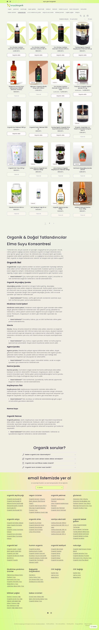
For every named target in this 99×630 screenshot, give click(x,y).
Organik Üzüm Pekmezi (58, 510)
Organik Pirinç (55, 556)
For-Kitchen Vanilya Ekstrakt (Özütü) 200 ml (60, 48)
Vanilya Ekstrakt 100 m (58, 534)
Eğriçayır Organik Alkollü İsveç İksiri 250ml (38, 87)
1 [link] (45, 223)
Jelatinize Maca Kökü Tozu (15, 586)
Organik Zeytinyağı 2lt (14, 501)
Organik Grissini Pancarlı (37, 553)
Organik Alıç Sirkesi (35, 523)
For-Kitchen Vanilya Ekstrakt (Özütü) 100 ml (38, 48)
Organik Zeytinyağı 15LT (14, 510)
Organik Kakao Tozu (35, 601)
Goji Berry (32, 575)
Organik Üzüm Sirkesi (36, 530)
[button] (80, 15)
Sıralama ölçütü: (64, 19)
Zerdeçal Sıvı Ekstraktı (36, 582)
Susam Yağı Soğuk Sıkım (14, 608)
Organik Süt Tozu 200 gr (16, 168)
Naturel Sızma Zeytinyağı (15, 503)
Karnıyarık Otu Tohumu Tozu (82, 558)
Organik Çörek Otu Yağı (14, 599)
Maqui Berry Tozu (12, 584)
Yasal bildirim (88, 625)
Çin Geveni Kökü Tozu (36, 579)
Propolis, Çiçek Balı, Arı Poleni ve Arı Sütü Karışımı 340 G (82, 129)
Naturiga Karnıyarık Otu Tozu (82, 506)
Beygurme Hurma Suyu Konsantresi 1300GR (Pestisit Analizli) (16, 88)
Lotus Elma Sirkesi (34, 532)
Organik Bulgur (56, 558)
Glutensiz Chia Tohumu (80, 499)
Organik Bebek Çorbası (80, 536)
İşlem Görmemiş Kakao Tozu (38, 599)
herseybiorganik (22, 624)
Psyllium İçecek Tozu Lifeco (82, 503)
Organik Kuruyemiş (57, 560)
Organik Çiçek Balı (15, 551)
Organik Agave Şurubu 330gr (60, 208)
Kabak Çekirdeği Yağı (14, 601)
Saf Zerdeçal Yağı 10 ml (38, 207)
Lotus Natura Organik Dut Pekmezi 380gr (38, 168)
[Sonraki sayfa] (53, 223)
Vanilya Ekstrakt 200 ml (58, 530)
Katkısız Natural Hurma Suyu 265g (82, 208)
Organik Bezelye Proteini (81, 556)
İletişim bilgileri (88, 624)
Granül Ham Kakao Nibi (36, 597)
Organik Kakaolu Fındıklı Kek (38, 558)
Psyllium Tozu (11, 577)
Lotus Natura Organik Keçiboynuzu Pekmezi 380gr (60, 168)
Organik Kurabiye (78, 538)
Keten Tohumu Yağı (13, 603)
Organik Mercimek (57, 549)
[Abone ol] (61, 487)
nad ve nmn (55, 575)
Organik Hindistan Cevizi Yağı (38, 512)
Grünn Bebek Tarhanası (80, 529)
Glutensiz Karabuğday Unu (81, 501)
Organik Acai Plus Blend (80, 560)
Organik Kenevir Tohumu (37, 499)
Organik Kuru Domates (14, 534)
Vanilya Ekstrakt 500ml (58, 523)
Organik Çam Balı (12, 553)
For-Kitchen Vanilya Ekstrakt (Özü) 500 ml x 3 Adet (60, 88)
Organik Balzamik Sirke (36, 525)
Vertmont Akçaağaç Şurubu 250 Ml (82, 168)
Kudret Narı (54, 573)
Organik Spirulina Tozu (80, 553)
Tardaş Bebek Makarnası (81, 532)
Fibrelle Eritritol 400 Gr (16, 207)
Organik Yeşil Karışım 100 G (37, 506)
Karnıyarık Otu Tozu (13, 579)
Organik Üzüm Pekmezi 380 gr (38, 128)
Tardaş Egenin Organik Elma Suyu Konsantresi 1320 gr (60, 128)
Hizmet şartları (70, 624)
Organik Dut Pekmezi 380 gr (16, 127)
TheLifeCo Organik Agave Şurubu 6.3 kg (82, 87)
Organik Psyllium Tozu (80, 508)
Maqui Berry (55, 577)
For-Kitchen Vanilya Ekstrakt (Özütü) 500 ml (16, 48)
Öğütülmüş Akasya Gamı (15, 575)
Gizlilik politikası (50, 624)
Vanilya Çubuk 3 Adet (58, 532)
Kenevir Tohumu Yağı (13, 597)
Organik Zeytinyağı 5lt (14, 499)
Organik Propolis (12, 560)
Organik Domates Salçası (15, 523)
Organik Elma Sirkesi (35, 527)
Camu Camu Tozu (34, 577)
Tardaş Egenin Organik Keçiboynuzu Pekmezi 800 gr (82, 48)
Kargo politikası (79, 624)
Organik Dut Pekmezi (58, 508)
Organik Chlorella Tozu (14, 582)
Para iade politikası (60, 624)
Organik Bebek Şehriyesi (81, 534)
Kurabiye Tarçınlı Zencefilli (37, 556)
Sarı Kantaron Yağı (13, 605)
